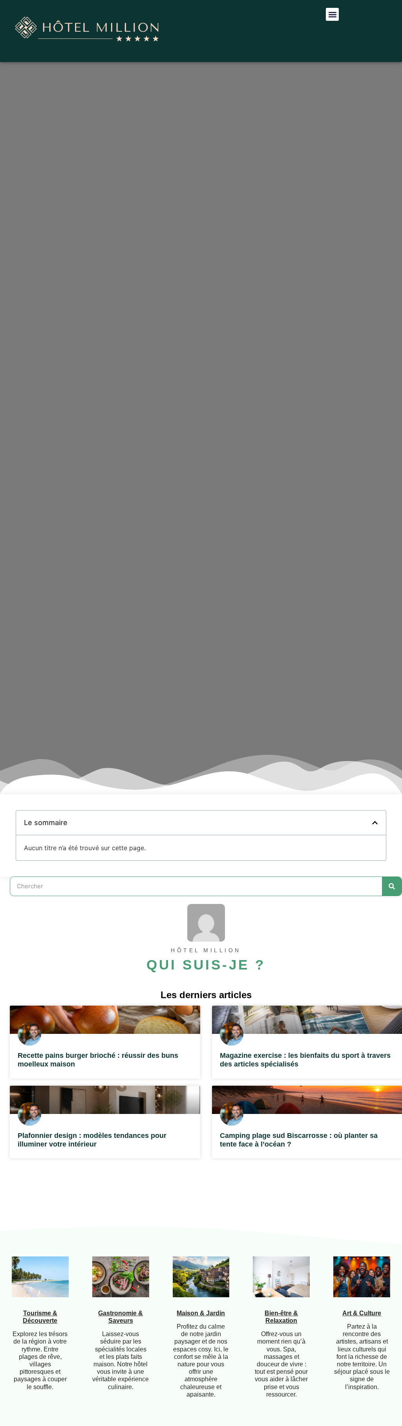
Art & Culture (361, 1313)
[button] (332, 14)
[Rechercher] (392, 886)
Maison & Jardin (201, 1313)
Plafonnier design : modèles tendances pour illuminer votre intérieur (92, 1140)
